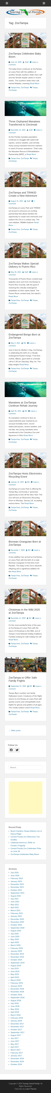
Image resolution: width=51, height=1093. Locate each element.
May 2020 (15, 939)
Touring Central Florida (30, 1084)
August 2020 (16, 931)
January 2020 (16, 951)
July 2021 (15, 899)
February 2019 (17, 983)
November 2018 (17, 992)
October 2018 (16, 995)
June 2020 (15, 936)
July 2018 (15, 1003)
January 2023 (16, 881)
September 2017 (17, 1032)
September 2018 (17, 997)
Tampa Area (15, 87)
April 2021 (15, 907)
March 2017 (16, 1050)
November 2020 (17, 922)
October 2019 (16, 960)
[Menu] (7, 3)
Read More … (36, 83)
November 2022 (17, 884)
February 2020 (17, 948)
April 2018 (15, 1012)
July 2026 (15, 872)
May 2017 (15, 1044)
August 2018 (16, 1000)
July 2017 (15, 1038)
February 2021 (17, 913)
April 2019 (15, 977)
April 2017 (15, 1047)
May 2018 (15, 1009)
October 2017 (16, 1030)
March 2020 (16, 945)
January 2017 (16, 1056)
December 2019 (17, 954)
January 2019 (16, 986)
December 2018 (17, 989)
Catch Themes (30, 1089)
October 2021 (16, 890)
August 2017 (16, 1035)
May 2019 (15, 974)
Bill (25, 343)
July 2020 (15, 934)
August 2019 (16, 966)
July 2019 (15, 968)
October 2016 (16, 1064)
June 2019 (15, 971)
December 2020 (17, 919)
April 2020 (15, 942)
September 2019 (17, 963)
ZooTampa (25, 87)
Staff (27, 62)
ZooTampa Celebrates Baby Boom (25, 854)
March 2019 (16, 980)
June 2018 (15, 1006)
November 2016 (17, 1061)
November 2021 (17, 887)
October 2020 (16, 925)
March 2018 (16, 1015)
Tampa (35, 87)
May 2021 (15, 905)
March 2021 (16, 910)
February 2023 (17, 878)
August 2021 (16, 896)
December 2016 (17, 1058)
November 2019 (17, 957)
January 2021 (16, 916)
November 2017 (17, 1027)
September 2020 (17, 928)
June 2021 (15, 902)
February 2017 (17, 1053)
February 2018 (17, 1018)
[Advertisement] (25, 798)
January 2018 (16, 1021)
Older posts (15, 730)
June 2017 (15, 1041)
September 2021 (17, 893)
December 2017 (17, 1024)
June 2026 (15, 875)
